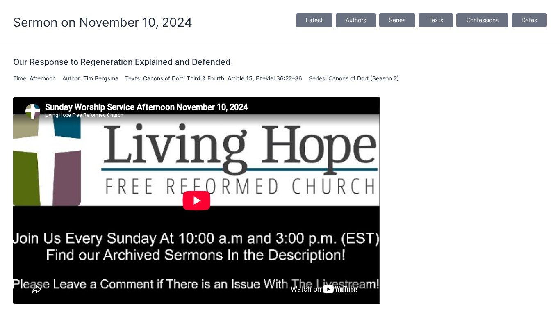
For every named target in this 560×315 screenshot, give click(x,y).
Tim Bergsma (100, 78)
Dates (529, 19)
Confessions (482, 19)
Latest (314, 19)
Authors (356, 19)
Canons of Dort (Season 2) (363, 78)
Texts (435, 19)
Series (397, 19)
